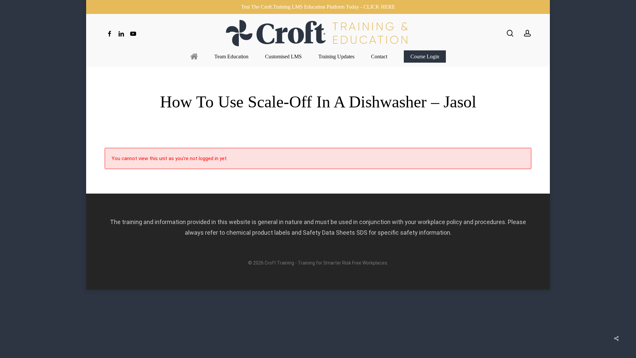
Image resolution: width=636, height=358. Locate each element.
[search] (510, 33)
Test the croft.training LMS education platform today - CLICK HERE (318, 7)
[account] (527, 33)
